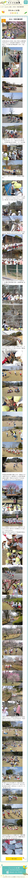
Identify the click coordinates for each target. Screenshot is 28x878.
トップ (1, 6)
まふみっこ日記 (8, 6)
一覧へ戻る (14, 858)
